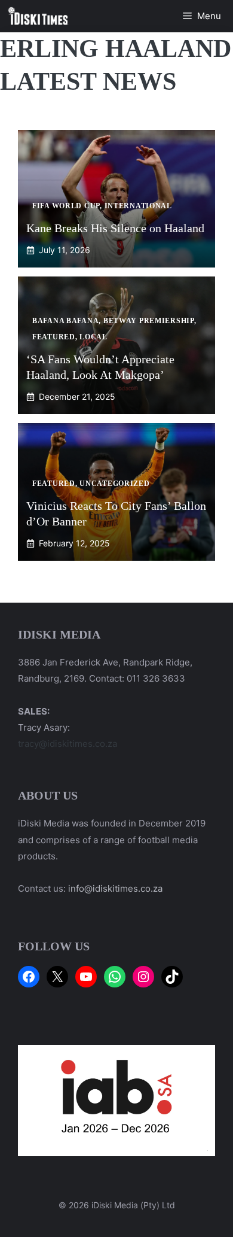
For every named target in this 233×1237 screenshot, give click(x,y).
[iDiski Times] (38, 16)
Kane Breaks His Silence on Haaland (115, 228)
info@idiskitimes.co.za (115, 888)
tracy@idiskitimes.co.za (67, 743)
